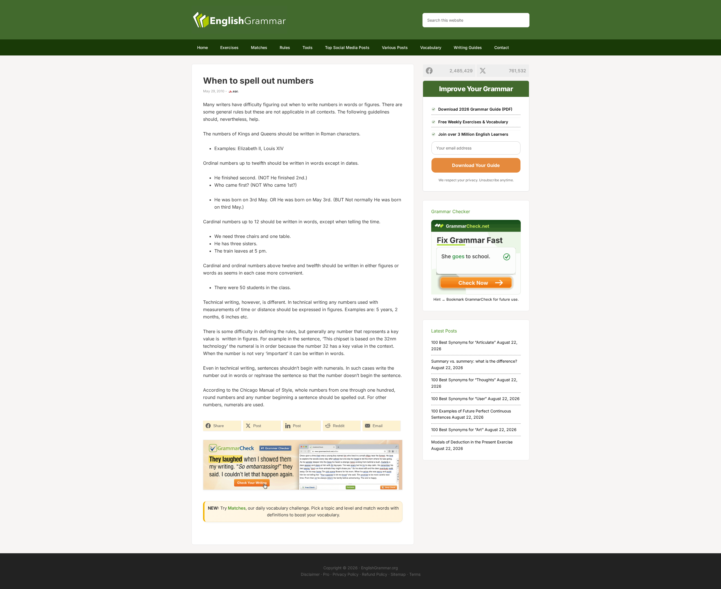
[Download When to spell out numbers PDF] (233, 91)
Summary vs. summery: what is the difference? (474, 361)
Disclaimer (310, 574)
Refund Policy (374, 574)
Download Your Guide (476, 165)
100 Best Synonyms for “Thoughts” (463, 379)
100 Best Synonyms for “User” (459, 398)
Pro (326, 574)
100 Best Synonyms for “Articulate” (463, 342)
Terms (414, 574)
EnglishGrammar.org (379, 567)
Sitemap (398, 574)
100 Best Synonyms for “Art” (457, 429)
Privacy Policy (346, 574)
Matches (237, 508)
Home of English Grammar (239, 20)
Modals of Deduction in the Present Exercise (472, 441)
